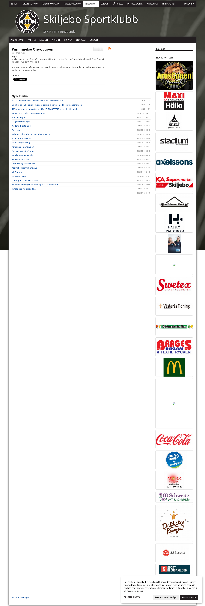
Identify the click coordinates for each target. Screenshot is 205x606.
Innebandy (90, 4)
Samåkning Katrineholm (22, 155)
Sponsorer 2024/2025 (21, 138)
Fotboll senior (29, 4)
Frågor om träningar (21, 121)
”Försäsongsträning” (21, 142)
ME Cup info (17, 172)
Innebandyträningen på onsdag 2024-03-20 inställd (35, 184)
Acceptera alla (189, 597)
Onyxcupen (17, 130)
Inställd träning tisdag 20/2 (24, 188)
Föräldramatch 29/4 (20, 159)
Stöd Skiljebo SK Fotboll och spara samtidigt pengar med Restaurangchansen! (47, 104)
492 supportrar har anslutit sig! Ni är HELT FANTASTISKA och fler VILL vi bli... (45, 109)
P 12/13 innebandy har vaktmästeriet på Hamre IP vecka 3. (38, 100)
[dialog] (161, 589)
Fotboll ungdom (71, 4)
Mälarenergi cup (19, 176)
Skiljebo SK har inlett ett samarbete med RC (31, 134)
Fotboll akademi (50, 4)
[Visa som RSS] (110, 49)
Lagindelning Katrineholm (23, 163)
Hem (15, 4)
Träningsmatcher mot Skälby (25, 180)
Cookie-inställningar (20, 597)
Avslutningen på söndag (23, 151)
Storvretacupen (19, 117)
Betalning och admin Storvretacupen (28, 113)
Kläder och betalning (21, 125)
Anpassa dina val (132, 597)
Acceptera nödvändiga (165, 597)
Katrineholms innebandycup (25, 167)
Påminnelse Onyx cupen (32, 49)
